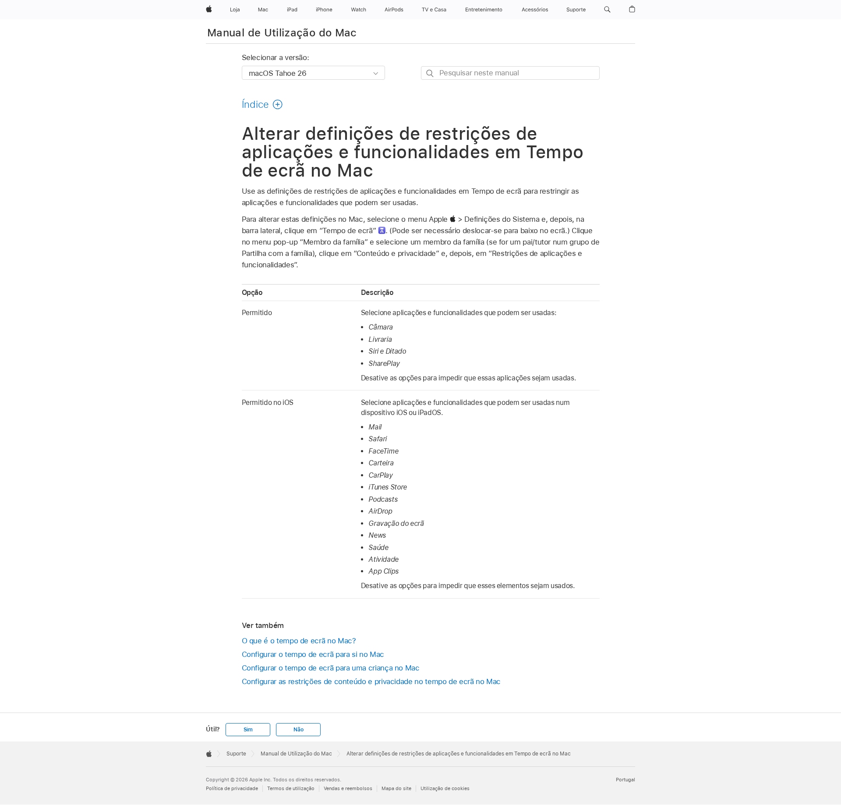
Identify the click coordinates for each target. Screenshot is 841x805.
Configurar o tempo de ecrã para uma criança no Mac (331, 667)
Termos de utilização (290, 788)
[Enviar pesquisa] (430, 73)
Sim (248, 730)
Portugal (625, 780)
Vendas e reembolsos (348, 788)
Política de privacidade (232, 788)
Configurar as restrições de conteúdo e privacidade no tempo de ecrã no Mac (371, 681)
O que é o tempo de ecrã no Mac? (299, 640)
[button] (607, 9)
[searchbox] (510, 73)
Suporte (236, 754)
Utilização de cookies (445, 788)
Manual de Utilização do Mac (282, 32)
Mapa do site (396, 788)
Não (298, 730)
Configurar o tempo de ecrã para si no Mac (313, 654)
